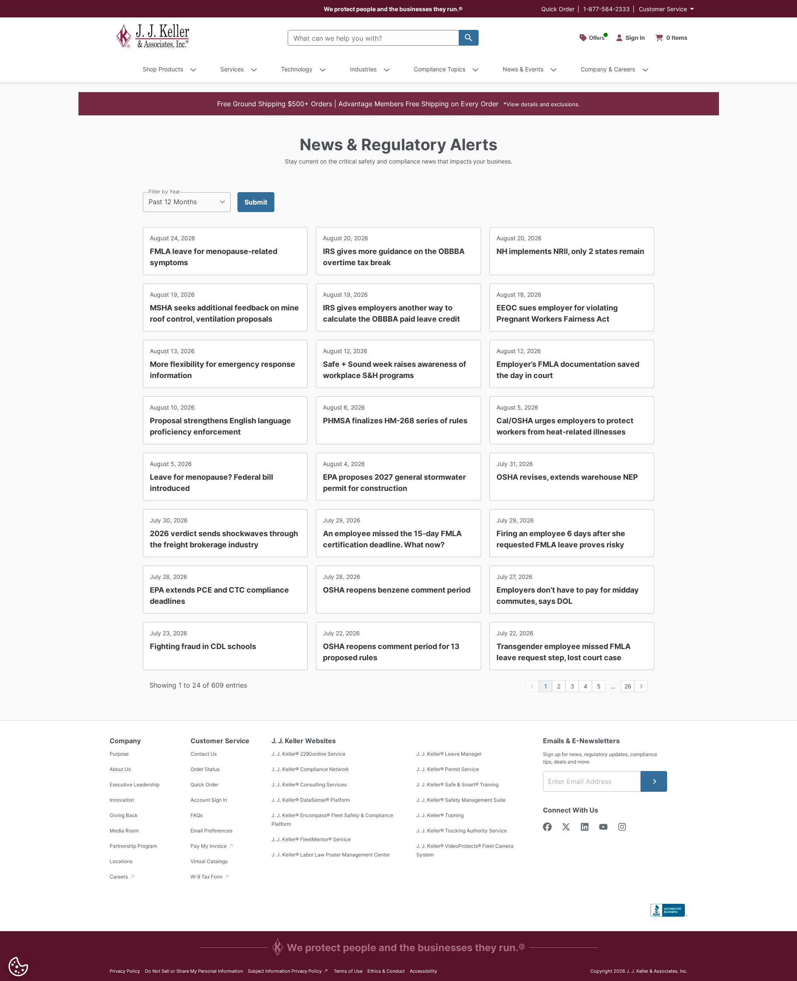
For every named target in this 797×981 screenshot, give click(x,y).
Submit (255, 202)
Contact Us (204, 754)
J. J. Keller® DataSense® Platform (310, 800)
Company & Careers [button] (608, 69)
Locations (121, 861)
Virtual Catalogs (209, 861)
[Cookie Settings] (18, 966)
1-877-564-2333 (606, 8)
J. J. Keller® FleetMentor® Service (311, 839)
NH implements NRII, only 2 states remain (570, 251)
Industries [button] (363, 69)
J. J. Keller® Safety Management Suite (461, 800)
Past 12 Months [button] (173, 202)
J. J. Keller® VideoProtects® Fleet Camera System (464, 850)
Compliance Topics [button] (439, 69)
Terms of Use (348, 971)
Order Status (205, 769)
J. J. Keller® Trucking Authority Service (461, 830)
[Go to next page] (641, 686)
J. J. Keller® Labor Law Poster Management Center (330, 855)
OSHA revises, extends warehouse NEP (567, 477)
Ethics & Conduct (386, 971)
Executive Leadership (134, 784)
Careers (119, 877)
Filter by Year (164, 191)
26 (627, 686)
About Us (120, 769)
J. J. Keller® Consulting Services (309, 784)
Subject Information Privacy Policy (288, 971)
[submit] (654, 781)
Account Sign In (209, 800)
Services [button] (232, 69)
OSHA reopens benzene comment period (396, 590)
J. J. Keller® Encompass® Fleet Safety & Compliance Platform (332, 819)
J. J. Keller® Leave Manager (449, 754)
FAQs (197, 815)
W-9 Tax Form (207, 877)
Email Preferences (211, 830)
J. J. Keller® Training (440, 815)
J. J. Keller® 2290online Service (308, 754)
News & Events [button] (523, 69)
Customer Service (663, 8)
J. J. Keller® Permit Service (447, 769)
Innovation (122, 800)
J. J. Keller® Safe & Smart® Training (457, 784)
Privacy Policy (125, 971)
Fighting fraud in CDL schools (203, 646)
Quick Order (558, 8)
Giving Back (124, 815)
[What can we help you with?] (469, 38)
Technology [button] (297, 69)
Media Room (124, 830)
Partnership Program (133, 846)
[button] (398, 104)
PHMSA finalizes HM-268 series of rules (395, 420)
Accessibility (423, 971)
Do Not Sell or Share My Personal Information (194, 971)
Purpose (119, 754)
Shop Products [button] (163, 69)
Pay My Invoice (209, 846)
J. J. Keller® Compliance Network (310, 769)
